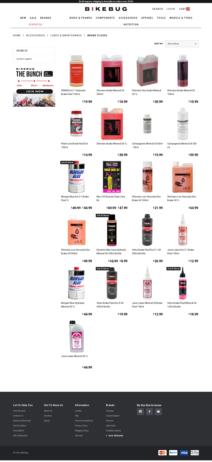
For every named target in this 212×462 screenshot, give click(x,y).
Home (17, 35)
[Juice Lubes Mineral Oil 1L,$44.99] (76, 336)
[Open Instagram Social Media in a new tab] (140, 411)
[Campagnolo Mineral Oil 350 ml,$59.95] (182, 124)
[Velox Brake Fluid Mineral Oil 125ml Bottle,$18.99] (182, 283)
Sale (33, 18)
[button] (34, 85)
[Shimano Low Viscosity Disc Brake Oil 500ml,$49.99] (76, 230)
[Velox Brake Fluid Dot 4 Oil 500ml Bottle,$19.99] (112, 283)
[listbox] (182, 43)
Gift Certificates (20, 436)
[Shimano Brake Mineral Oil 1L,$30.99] (112, 124)
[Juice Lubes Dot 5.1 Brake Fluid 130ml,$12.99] (182, 230)
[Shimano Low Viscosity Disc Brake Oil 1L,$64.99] (182, 177)
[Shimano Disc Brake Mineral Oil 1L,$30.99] (147, 70)
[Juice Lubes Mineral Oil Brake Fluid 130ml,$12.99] (147, 283)
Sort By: (158, 44)
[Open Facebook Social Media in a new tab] (149, 411)
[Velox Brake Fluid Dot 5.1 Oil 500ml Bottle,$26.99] (147, 230)
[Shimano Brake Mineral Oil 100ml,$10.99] (182, 70)
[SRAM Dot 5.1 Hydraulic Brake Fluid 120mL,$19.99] (76, 70)
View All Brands (115, 436)
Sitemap (78, 436)
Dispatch (35, 24)
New (23, 18)
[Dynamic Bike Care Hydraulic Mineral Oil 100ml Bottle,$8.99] (112, 230)
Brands (45, 18)
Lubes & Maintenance (66, 35)
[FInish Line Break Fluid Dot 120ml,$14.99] (76, 124)
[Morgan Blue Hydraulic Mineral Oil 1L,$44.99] (76, 283)
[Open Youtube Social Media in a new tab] (158, 411)
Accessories (35, 35)
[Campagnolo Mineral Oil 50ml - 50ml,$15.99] (147, 124)
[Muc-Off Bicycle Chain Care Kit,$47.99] (112, 177)
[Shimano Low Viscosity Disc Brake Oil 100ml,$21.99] (147, 177)
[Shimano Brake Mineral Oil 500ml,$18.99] (112, 70)
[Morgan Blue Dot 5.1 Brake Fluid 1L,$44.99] (76, 177)
